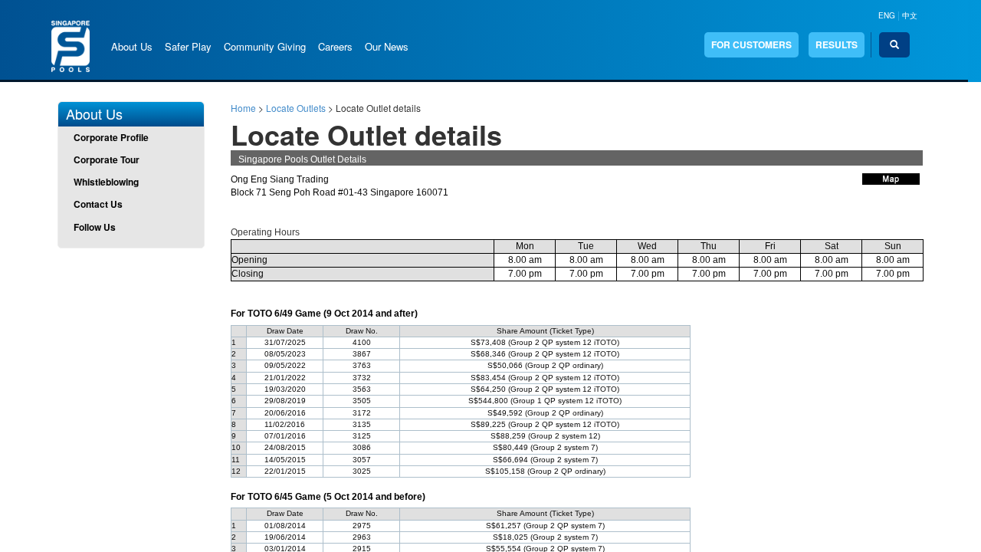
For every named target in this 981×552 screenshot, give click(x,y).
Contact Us (98, 204)
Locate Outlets (296, 107)
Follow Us (95, 227)
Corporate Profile (111, 137)
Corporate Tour (106, 159)
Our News (386, 46)
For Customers (751, 44)
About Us (132, 46)
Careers (335, 46)
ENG (886, 15)
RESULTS (836, 44)
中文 (909, 15)
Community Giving (265, 46)
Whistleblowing (106, 182)
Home (243, 107)
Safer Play (188, 46)
